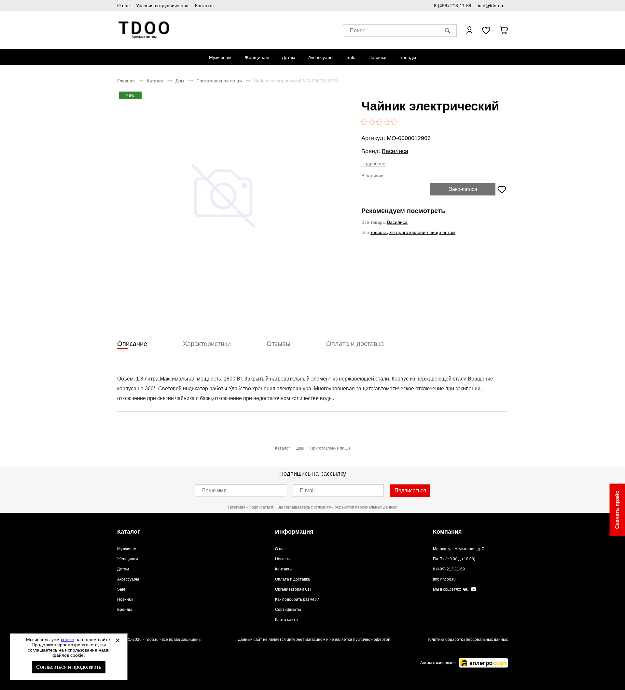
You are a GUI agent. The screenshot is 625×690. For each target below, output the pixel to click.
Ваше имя (214, 490)
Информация (294, 531)
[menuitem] (220, 57)
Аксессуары (320, 57)
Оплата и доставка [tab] (355, 343)
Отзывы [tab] (278, 343)
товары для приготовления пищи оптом (412, 232)
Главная (126, 80)
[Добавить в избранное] (501, 189)
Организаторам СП (293, 589)
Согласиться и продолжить (68, 667)
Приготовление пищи (219, 80)
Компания (447, 531)
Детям (288, 57)
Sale (350, 57)
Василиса (395, 151)
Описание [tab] (132, 343)
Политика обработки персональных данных (467, 639)
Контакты (205, 5)
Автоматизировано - (439, 662)
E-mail (307, 490)
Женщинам (256, 57)
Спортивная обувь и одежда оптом (144, 30)
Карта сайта (286, 619)
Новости (283, 559)
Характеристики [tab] (207, 343)
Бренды (407, 57)
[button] (448, 30)
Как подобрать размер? (297, 599)
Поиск (357, 30)
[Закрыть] (117, 640)
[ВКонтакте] (465, 590)
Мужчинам (220, 57)
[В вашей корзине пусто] (504, 30)
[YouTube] (473, 589)
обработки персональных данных (366, 507)
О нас (123, 5)
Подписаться (410, 490)
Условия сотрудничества (162, 5)
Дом (179, 80)
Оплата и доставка (292, 579)
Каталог (155, 80)
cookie (67, 639)
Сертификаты (288, 609)
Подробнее (373, 163)
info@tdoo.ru (491, 5)
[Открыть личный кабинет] (469, 30)
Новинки (377, 57)
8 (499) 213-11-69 (452, 5)
